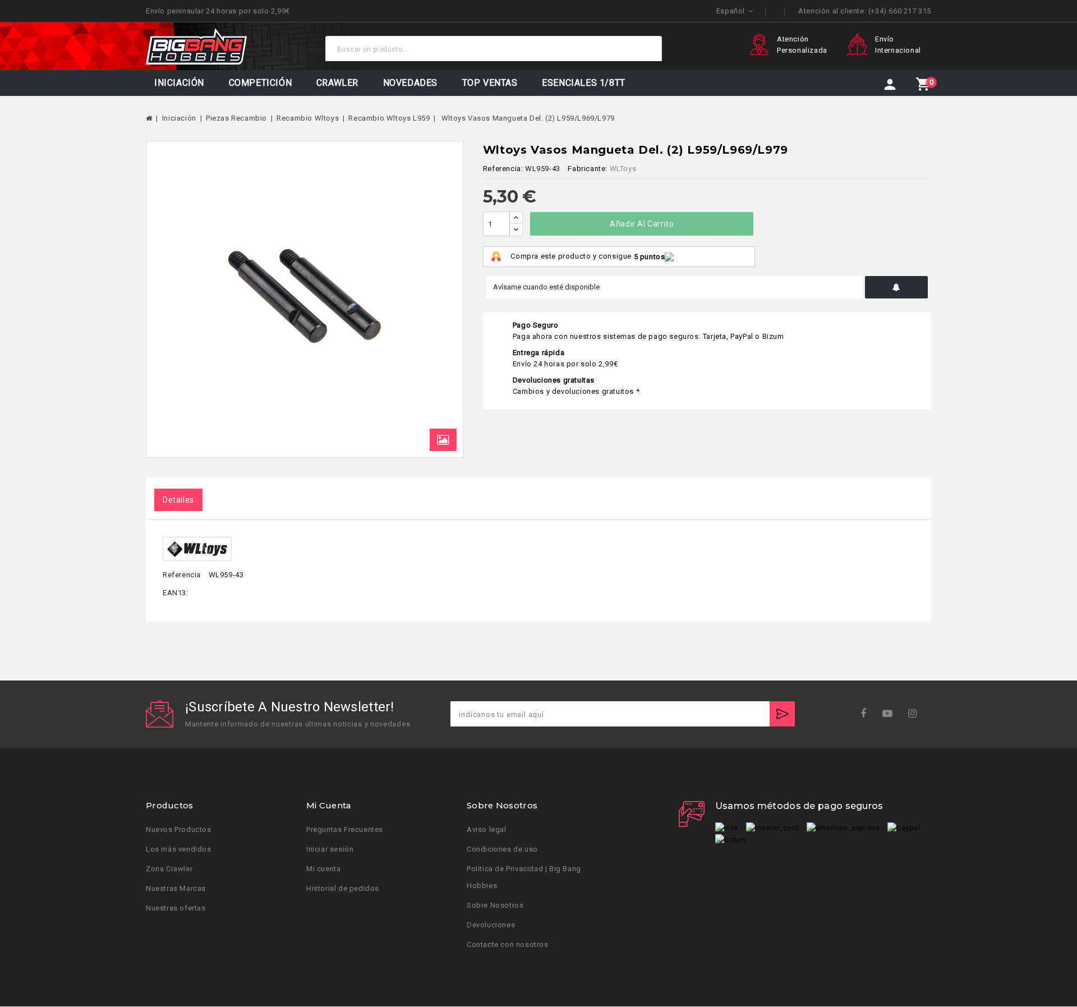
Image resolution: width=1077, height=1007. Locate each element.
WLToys (623, 168)
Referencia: (503, 168)
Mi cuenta (323, 869)
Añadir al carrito (642, 223)
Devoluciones (491, 925)
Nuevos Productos (178, 830)
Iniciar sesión (329, 849)
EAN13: (175, 592)
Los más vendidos (178, 849)
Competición (260, 82)
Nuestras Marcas (176, 889)
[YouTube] (891, 713)
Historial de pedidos (342, 889)
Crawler (337, 82)
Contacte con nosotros (508, 945)
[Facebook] (866, 713)
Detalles (178, 499)
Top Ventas (490, 82)
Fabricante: (587, 168)
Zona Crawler (169, 869)
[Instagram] (916, 713)
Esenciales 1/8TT (583, 82)
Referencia (182, 575)
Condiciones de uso (502, 849)
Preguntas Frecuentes (344, 830)
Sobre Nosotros (495, 906)
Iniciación (179, 82)
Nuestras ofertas (176, 908)
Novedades (410, 82)
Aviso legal (487, 830)
